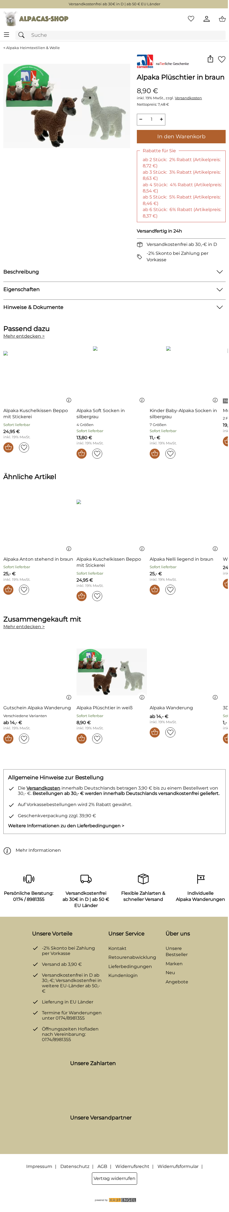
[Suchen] (22, 35)
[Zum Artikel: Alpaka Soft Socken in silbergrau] (112, 374)
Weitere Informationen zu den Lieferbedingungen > (66, 825)
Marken (174, 963)
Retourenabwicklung (132, 957)
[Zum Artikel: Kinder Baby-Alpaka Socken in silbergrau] (185, 374)
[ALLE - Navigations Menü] (6, 35)
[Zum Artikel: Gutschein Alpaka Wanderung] (38, 672)
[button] (210, 59)
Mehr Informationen (38, 850)
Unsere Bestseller (177, 951)
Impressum (39, 1166)
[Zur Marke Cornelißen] (163, 61)
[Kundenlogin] (206, 19)
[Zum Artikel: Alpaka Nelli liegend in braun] (185, 523)
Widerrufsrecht (132, 1166)
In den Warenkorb (181, 136)
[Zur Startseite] (35, 19)
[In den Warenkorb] (8, 447)
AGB (102, 1166)
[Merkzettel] (191, 19)
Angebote (177, 981)
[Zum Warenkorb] (222, 19)
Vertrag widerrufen (114, 1178)
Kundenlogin (123, 975)
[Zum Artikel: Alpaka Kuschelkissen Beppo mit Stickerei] (38, 374)
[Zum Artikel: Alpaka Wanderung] (185, 672)
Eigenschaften (21, 289)
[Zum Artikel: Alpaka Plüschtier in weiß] (112, 672)
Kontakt (117, 948)
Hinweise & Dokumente (33, 307)
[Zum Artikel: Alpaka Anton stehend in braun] (38, 523)
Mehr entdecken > (24, 336)
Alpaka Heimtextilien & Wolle (33, 48)
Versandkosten (188, 98)
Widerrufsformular (178, 1166)
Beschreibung (21, 272)
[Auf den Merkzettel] (222, 59)
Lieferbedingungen (130, 966)
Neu (170, 972)
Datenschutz (74, 1166)
